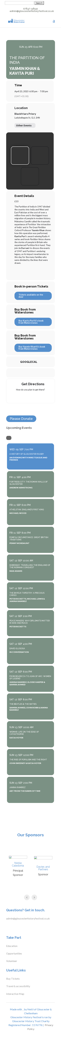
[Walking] (37, 397)
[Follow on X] (13, 927)
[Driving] (24, 397)
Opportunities (14, 953)
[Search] (8, 438)
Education (11, 945)
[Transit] (30, 397)
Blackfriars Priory (25, 113)
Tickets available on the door (31, 295)
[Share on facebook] (20, 373)
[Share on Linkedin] (33, 373)
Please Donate (21, 419)
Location (21, 108)
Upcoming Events (19, 427)
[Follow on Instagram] (19, 927)
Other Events (24, 125)
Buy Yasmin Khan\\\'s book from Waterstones (32, 347)
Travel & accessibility (18, 986)
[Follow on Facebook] (6, 927)
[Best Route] (18, 397)
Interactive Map (15, 993)
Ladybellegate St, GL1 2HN (27, 117)
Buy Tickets (13, 978)
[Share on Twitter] (27, 373)
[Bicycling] (43, 397)
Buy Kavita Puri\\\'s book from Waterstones (31, 321)
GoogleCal (28, 362)
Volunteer (11, 960)
